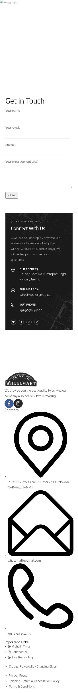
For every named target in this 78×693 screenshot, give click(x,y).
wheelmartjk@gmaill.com (36, 294)
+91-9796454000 (31, 310)
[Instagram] (18, 403)
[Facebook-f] (9, 403)
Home (30, 53)
